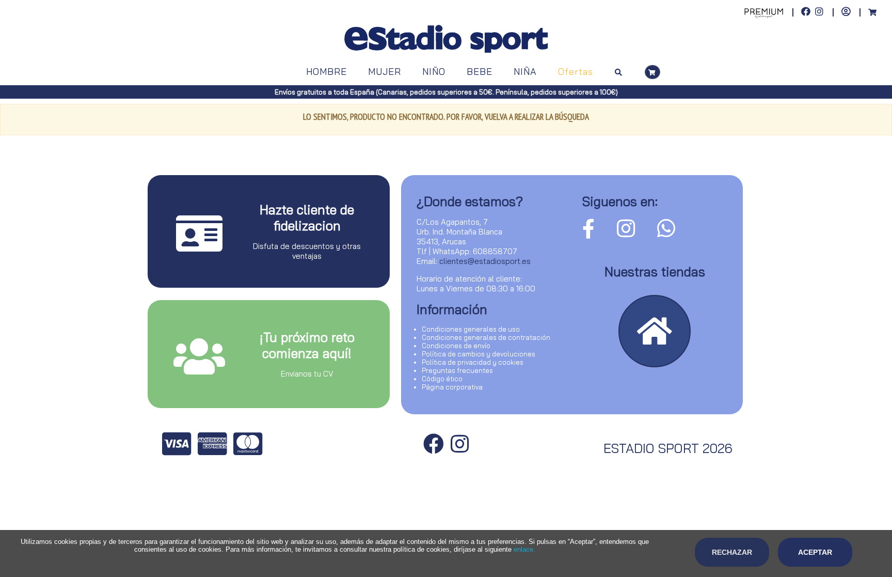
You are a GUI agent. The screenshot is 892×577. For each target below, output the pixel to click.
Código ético (442, 379)
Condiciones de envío (456, 345)
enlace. (524, 549)
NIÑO (433, 71)
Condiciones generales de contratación (486, 337)
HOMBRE (326, 71)
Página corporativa (452, 387)
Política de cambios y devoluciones (478, 354)
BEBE (479, 71)
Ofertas (575, 71)
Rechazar (732, 552)
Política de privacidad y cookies (472, 362)
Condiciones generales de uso (471, 329)
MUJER (384, 71)
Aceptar (815, 552)
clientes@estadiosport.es (485, 261)
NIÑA (525, 71)
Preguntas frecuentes (457, 370)
